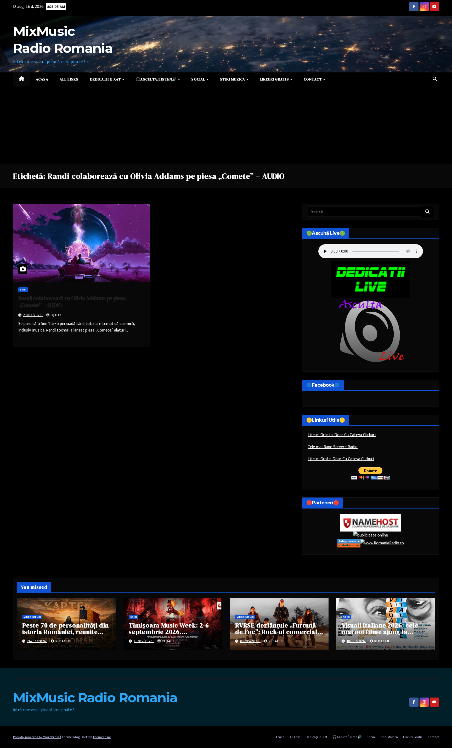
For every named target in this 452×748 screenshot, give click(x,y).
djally (56, 315)
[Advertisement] (226, 125)
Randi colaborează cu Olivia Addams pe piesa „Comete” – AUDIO (72, 301)
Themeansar (102, 737)
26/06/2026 (37, 641)
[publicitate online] (370, 535)
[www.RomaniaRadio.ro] (382, 543)
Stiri (23, 290)
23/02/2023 (33, 315)
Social (198, 79)
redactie (63, 641)
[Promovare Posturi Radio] (348, 543)
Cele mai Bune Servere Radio (333, 446)
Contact (313, 79)
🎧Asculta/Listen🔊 (157, 79)
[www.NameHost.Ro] (370, 522)
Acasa (42, 79)
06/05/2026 (250, 641)
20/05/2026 (144, 641)
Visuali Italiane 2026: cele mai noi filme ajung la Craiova (380, 632)
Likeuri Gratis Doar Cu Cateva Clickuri (341, 458)
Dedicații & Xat (106, 79)
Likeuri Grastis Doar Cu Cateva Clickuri (342, 434)
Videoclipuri (32, 617)
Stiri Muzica (233, 79)
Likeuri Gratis (275, 79)
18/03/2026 (356, 641)
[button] (435, 79)
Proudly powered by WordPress (36, 737)
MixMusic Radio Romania (95, 698)
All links (69, 79)
